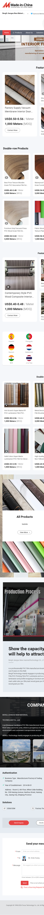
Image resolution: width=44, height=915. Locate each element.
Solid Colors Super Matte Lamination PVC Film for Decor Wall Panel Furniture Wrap (16, 457)
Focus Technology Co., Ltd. (31, 905)
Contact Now (12, 130)
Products (18, 32)
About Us (29, 32)
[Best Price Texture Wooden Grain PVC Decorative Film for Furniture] (16, 167)
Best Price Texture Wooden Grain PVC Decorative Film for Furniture (15, 183)
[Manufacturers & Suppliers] (17, 5)
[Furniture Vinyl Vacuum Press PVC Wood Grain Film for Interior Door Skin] (16, 213)
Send (25, 883)
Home (6, 32)
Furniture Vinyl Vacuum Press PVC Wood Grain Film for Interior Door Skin (15, 229)
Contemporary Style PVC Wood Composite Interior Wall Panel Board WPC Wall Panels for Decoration (19, 295)
